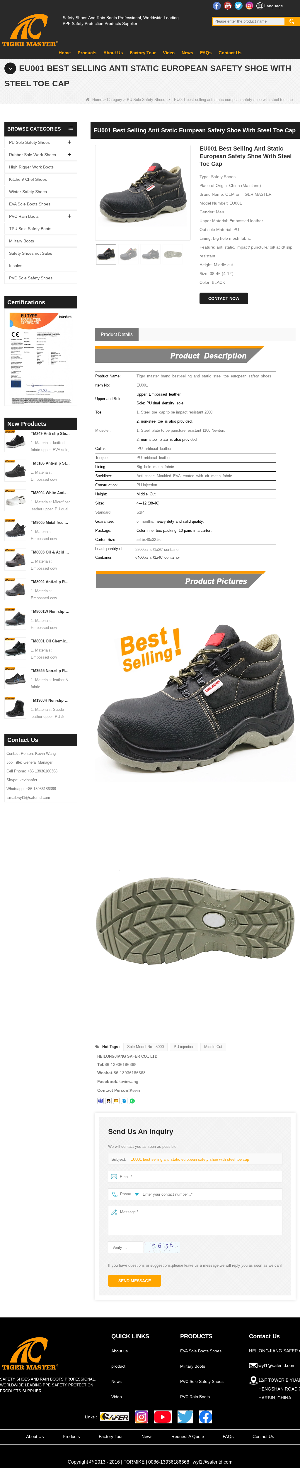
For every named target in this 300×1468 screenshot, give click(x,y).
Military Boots (21, 241)
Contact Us (230, 52)
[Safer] (114, 1416)
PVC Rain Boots (24, 216)
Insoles (15, 265)
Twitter (239, 5)
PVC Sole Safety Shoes (30, 278)
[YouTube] (163, 1416)
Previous (7, 351)
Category (114, 99)
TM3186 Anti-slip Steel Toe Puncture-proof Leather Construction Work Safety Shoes (50, 463)
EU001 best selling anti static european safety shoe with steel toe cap (189, 1159)
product (118, 1366)
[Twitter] (185, 1416)
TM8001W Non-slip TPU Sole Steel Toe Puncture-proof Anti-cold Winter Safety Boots (50, 611)
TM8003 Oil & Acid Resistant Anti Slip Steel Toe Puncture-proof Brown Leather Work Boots (50, 552)
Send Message (134, 1280)
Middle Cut (213, 1047)
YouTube (228, 5)
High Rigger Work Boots (31, 167)
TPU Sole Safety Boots (30, 228)
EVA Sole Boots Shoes (29, 204)
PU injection (184, 1047)
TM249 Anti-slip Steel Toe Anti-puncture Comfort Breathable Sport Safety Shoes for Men (50, 433)
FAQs (206, 52)
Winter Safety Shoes (28, 191)
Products (87, 52)
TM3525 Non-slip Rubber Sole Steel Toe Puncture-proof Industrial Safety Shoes (50, 671)
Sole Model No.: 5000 (145, 1047)
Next (75, 351)
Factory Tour (143, 52)
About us (119, 1351)
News (187, 52)
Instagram (250, 5)
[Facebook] (205, 1416)
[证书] (47, 358)
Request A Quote (187, 1436)
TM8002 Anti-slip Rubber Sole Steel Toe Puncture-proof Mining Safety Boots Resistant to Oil (50, 582)
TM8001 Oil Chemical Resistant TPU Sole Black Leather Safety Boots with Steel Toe (50, 641)
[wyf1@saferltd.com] (116, 1101)
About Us (113, 52)
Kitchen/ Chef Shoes (28, 179)
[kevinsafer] (100, 1101)
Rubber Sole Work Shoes (32, 154)
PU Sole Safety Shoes (146, 99)
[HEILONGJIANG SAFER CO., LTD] (29, 28)
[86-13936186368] (132, 1101)
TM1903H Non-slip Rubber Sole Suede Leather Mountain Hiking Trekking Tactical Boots (50, 700)
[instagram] (141, 1416)
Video (169, 52)
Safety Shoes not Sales (30, 253)
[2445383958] (108, 1101)
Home (65, 52)
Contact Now (223, 298)
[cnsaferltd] (124, 1101)
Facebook (217, 5)
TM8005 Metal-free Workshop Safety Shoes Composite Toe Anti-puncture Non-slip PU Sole (50, 522)
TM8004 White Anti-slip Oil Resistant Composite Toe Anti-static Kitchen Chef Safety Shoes (50, 493)
